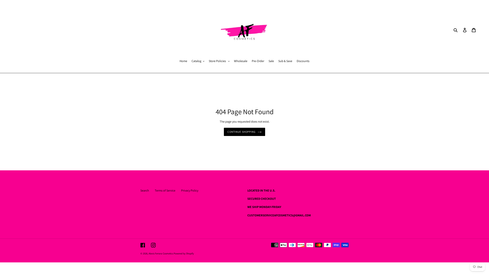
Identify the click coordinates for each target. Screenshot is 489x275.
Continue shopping (241, 131)
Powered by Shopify (184, 253)
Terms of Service (165, 190)
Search (144, 190)
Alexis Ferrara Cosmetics (161, 253)
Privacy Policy (189, 190)
